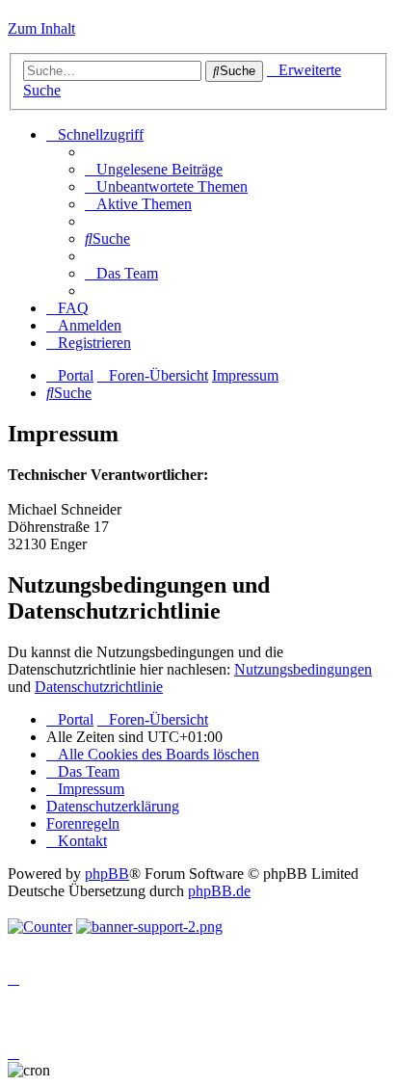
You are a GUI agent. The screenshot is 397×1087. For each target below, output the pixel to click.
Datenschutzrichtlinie (99, 686)
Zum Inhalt (41, 28)
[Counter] (40, 926)
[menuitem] (154, 169)
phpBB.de (219, 891)
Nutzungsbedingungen (303, 669)
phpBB (107, 873)
